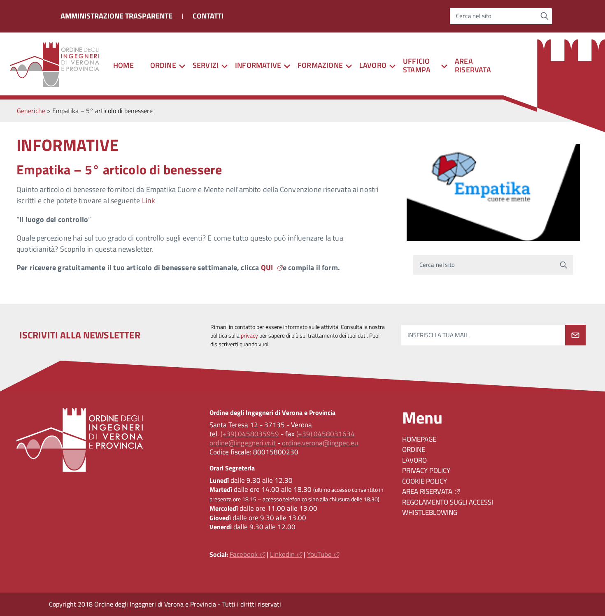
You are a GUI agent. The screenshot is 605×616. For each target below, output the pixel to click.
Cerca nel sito (474, 16)
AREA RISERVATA (473, 65)
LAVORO (414, 460)
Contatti (208, 15)
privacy (249, 335)
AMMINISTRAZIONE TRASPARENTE (116, 15)
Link (149, 200)
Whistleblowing (429, 512)
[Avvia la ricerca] (545, 16)
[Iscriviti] (575, 335)
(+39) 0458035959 (250, 433)
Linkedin (282, 554)
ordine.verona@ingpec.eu (320, 443)
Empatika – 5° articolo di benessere (119, 169)
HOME (123, 65)
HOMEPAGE (419, 439)
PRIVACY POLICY (426, 470)
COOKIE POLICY (424, 481)
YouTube (319, 554)
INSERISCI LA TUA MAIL (437, 335)
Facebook (244, 554)
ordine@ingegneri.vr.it (242, 443)
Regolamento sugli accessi (447, 502)
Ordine (413, 449)
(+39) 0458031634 (325, 433)
